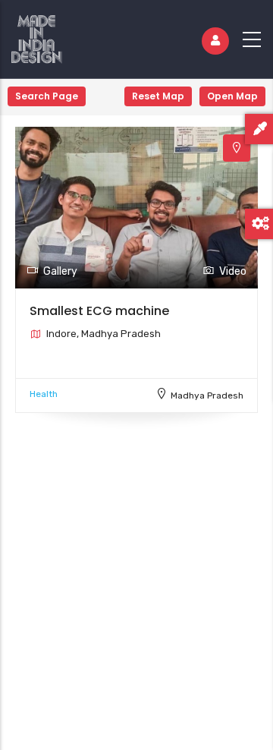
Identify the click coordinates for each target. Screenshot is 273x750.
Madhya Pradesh (207, 395)
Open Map (232, 96)
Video (232, 271)
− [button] (21, 121)
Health (44, 394)
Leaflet (256, 744)
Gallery (60, 271)
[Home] (36, 36)
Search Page (46, 96)
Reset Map (158, 96)
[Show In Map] (236, 148)
